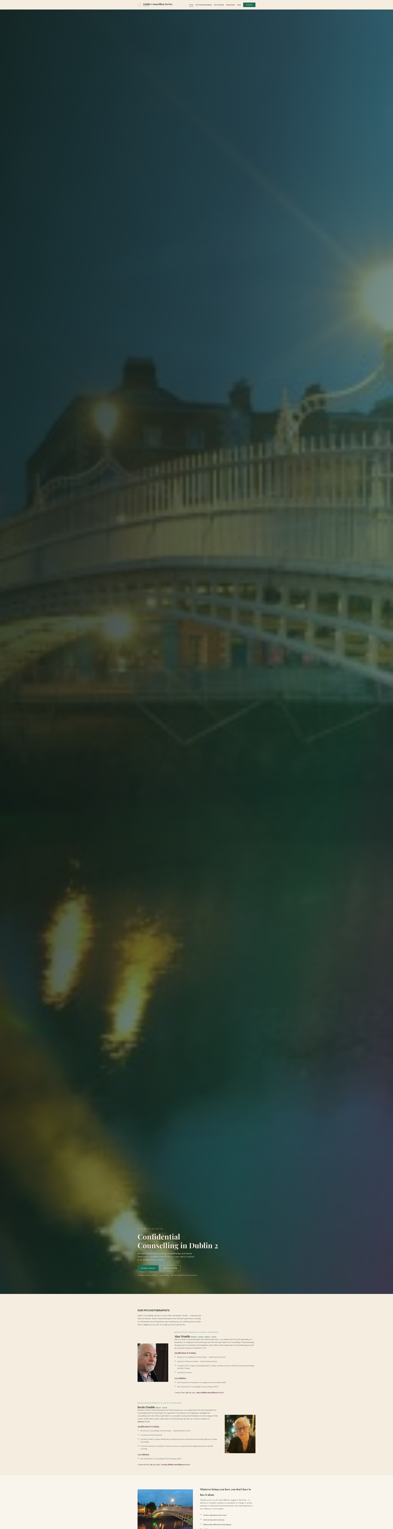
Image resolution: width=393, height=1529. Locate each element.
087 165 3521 (190, 1392)
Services (221, 5)
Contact (249, 5)
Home (191, 5)
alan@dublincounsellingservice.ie (210, 1392)
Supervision (230, 5)
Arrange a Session (148, 1268)
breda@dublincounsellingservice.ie (175, 1464)
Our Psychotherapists (204, 5)
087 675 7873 (155, 1464)
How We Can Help (170, 1268)
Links (239, 5)
